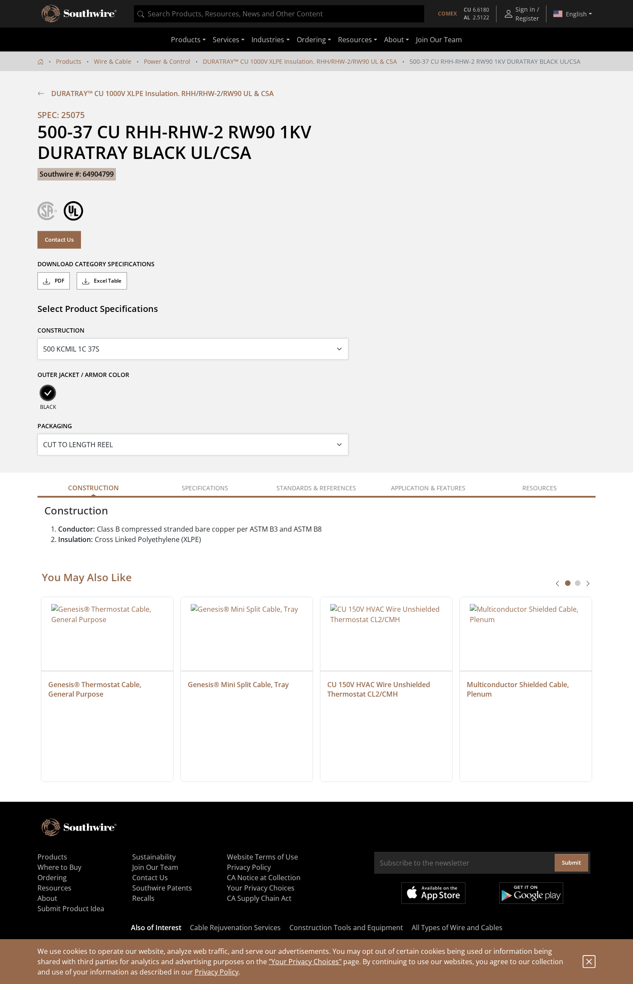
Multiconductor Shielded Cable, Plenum (519, 689)
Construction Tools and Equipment (346, 927)
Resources (54, 888)
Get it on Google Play (531, 893)
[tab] (568, 583)
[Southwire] (79, 13)
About (47, 898)
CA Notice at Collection (264, 877)
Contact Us (59, 239)
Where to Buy (59, 867)
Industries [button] (267, 39)
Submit (571, 862)
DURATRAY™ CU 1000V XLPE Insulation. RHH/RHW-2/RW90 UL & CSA (300, 61)
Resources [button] (355, 39)
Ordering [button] (311, 39)
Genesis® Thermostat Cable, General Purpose (95, 689)
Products (68, 61)
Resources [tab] (539, 488)
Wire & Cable (112, 61)
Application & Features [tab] (428, 488)
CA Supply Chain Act (259, 898)
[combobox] (279, 13)
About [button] (394, 39)
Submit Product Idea (70, 908)
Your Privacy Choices (261, 888)
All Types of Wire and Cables (457, 927)
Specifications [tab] (205, 488)
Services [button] (226, 39)
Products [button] (186, 39)
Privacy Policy (217, 972)
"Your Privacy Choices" (305, 961)
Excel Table (107, 280)
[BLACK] (47, 393)
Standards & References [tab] (316, 488)
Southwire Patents (162, 888)
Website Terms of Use (262, 857)
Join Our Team (439, 39)
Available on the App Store (433, 893)
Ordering (52, 877)
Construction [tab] (93, 487)
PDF (58, 280)
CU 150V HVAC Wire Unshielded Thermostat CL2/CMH (379, 689)
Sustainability (154, 857)
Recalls (143, 898)
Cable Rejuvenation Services (235, 927)
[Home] (40, 61)
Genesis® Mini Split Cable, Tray (238, 684)
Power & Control (167, 61)
